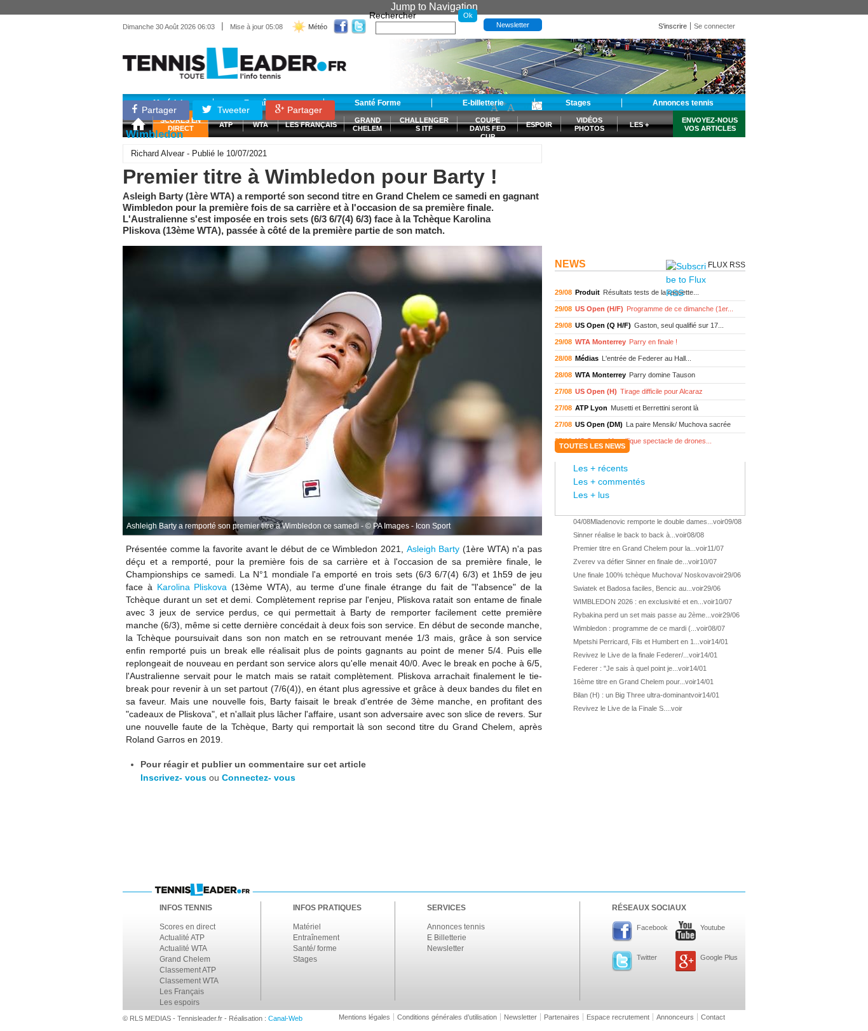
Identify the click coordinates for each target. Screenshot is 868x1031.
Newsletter (512, 25)
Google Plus (719, 957)
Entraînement (316, 937)
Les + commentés (609, 481)
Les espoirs (179, 1002)
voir (650, 292)
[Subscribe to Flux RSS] (686, 280)
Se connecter (714, 26)
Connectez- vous (258, 777)
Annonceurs (675, 1017)
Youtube (712, 927)
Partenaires (562, 1017)
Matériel (307, 926)
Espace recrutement (618, 1017)
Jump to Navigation (434, 6)
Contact (713, 1017)
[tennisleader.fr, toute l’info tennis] (234, 59)
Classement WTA (189, 980)
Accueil (138, 123)
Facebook (652, 927)
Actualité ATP (182, 937)
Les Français (181, 991)
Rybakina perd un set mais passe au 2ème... (642, 615)
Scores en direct (187, 926)
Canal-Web (285, 1018)
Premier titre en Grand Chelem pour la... (634, 548)
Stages (305, 959)
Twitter (647, 957)
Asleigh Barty (433, 549)
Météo (317, 26)
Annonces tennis (456, 926)
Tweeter (232, 110)
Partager (159, 110)
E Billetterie (446, 937)
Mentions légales (364, 1017)
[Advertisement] (650, 173)
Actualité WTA (183, 948)
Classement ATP (187, 970)
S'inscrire (672, 26)
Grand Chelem (184, 959)
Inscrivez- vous (173, 777)
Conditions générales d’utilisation (447, 1017)
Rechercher (392, 15)
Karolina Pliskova (192, 587)
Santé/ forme (315, 948)
